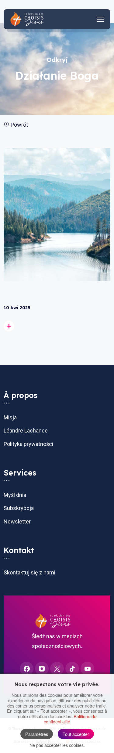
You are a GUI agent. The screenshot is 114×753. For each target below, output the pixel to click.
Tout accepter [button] (76, 734)
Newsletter (17, 521)
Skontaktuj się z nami (29, 572)
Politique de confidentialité (70, 719)
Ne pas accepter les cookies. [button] (57, 745)
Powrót (18, 124)
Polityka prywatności (28, 444)
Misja (10, 417)
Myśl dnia (15, 495)
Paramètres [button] (36, 734)
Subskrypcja (19, 508)
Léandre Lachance (26, 430)
